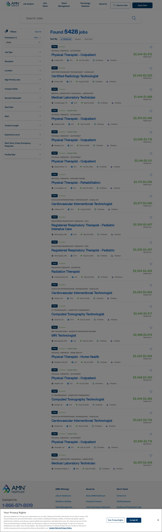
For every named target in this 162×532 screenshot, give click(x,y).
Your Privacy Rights (115, 520)
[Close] (158, 520)
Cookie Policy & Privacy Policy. (60, 528)
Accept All (134, 520)
